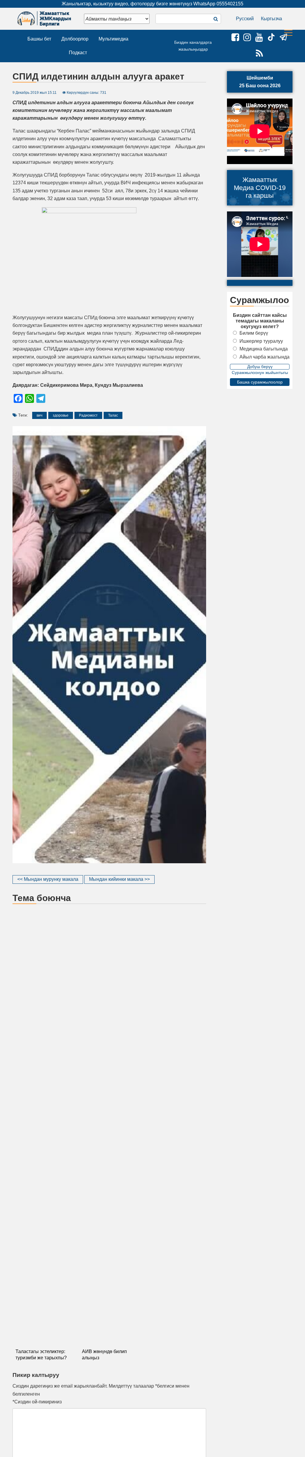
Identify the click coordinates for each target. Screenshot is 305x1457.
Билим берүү (253, 333)
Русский (245, 18)
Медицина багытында (263, 348)
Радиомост (88, 415)
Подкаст (78, 52)
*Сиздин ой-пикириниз (37, 1401)
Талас (113, 415)
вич (39, 415)
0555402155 (230, 3)
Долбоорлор (74, 38)
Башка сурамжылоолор (260, 382)
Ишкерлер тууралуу (261, 341)
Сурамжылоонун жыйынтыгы (260, 372)
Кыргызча (271, 18)
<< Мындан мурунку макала (47, 879)
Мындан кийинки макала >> (119, 879)
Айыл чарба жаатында (264, 356)
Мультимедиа (113, 38)
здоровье (61, 415)
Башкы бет (39, 38)
